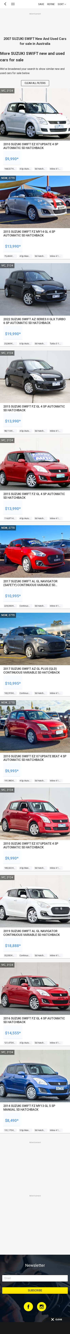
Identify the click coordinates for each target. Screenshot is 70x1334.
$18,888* (13, 946)
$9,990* (12, 159)
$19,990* (13, 334)
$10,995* (13, 596)
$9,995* (12, 771)
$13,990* (13, 246)
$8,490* (12, 1120)
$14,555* (13, 1033)
